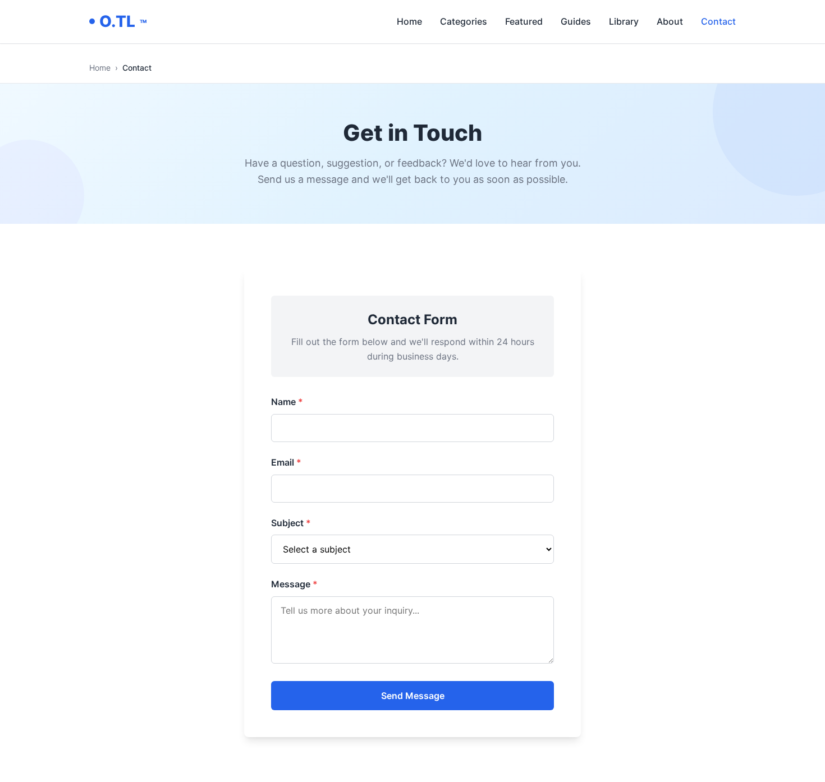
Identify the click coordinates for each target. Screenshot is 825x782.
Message (294, 584)
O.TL (122, 21)
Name (287, 401)
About (670, 21)
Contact (718, 21)
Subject (291, 522)
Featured (524, 21)
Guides (576, 21)
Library (624, 21)
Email (286, 462)
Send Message (412, 695)
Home (409, 21)
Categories (463, 21)
